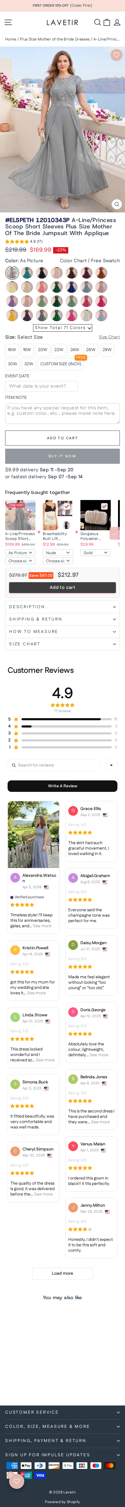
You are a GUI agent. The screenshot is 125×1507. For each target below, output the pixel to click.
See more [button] (42, 926)
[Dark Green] (57, 287)
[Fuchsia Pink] (101, 301)
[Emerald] (57, 301)
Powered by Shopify (62, 1502)
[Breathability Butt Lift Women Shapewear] (58, 515)
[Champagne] (27, 287)
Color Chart (73, 260)
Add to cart (62, 587)
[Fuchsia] (86, 301)
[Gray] (42, 315)
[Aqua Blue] (27, 272)
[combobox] (111, 765)
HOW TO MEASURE (33, 632)
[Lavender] (101, 315)
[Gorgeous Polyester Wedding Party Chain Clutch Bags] (95, 515)
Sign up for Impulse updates (47, 1455)
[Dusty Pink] (101, 287)
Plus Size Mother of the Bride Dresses (55, 39)
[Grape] (27, 315)
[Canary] (12, 287)
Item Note (16, 398)
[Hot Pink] (72, 315)
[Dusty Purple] (12, 301)
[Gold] (12, 315)
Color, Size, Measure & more (47, 1427)
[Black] (42, 272)
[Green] (57, 315)
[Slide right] (115, 533)
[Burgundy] (86, 272)
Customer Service (32, 1412)
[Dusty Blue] (86, 287)
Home (10, 39)
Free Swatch (105, 260)
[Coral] (42, 287)
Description (27, 607)
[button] (23, 242)
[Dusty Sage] (42, 301)
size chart (25, 644)
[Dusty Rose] (27, 301)
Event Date (17, 376)
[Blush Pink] (57, 272)
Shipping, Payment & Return (45, 1441)
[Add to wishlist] (116, 55)
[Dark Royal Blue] (72, 287)
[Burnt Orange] (101, 272)
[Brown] (72, 272)
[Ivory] (86, 315)
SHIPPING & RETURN (35, 619)
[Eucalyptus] (72, 301)
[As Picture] (12, 272)
